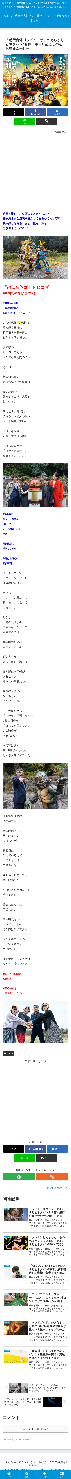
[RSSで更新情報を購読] (52, 1176)
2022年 (10, 1053)
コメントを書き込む (35, 1428)
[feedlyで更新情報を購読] (19, 1176)
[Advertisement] (35, 171)
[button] (46, 121)
